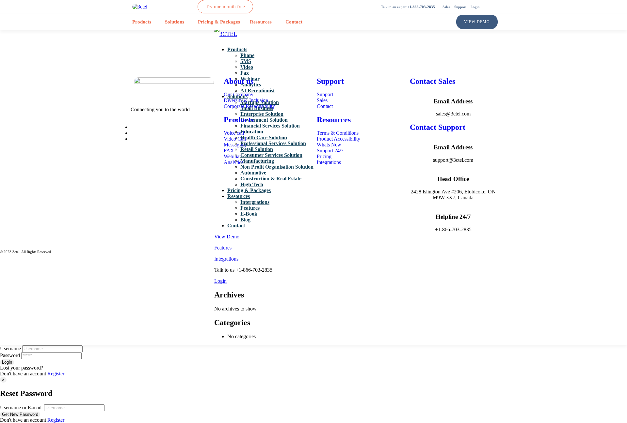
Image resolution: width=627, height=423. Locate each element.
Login (220, 281)
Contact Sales (432, 81)
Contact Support (437, 127)
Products (141, 21)
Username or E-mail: (21, 407)
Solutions (174, 21)
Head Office (453, 178)
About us (238, 81)
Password (10, 355)
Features (223, 247)
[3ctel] (139, 6)
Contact (293, 21)
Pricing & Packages (219, 21)
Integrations (226, 259)
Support (330, 81)
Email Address (453, 101)
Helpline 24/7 (453, 216)
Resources (261, 21)
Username (10, 348)
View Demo (226, 236)
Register (55, 373)
